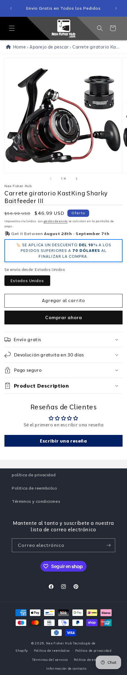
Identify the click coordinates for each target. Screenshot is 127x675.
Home (18, 47)
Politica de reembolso (34, 488)
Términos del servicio (50, 660)
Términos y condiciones (36, 501)
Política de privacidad (93, 651)
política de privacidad (34, 475)
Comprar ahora (63, 317)
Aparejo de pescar (49, 47)
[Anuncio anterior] (10, 8)
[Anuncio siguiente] (116, 8)
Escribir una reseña (63, 441)
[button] (11, 28)
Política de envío (87, 660)
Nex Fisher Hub (59, 643)
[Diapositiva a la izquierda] (50, 178)
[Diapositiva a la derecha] (76, 178)
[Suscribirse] (108, 545)
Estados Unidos (27, 280)
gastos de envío (56, 221)
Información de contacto (66, 668)
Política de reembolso (52, 651)
